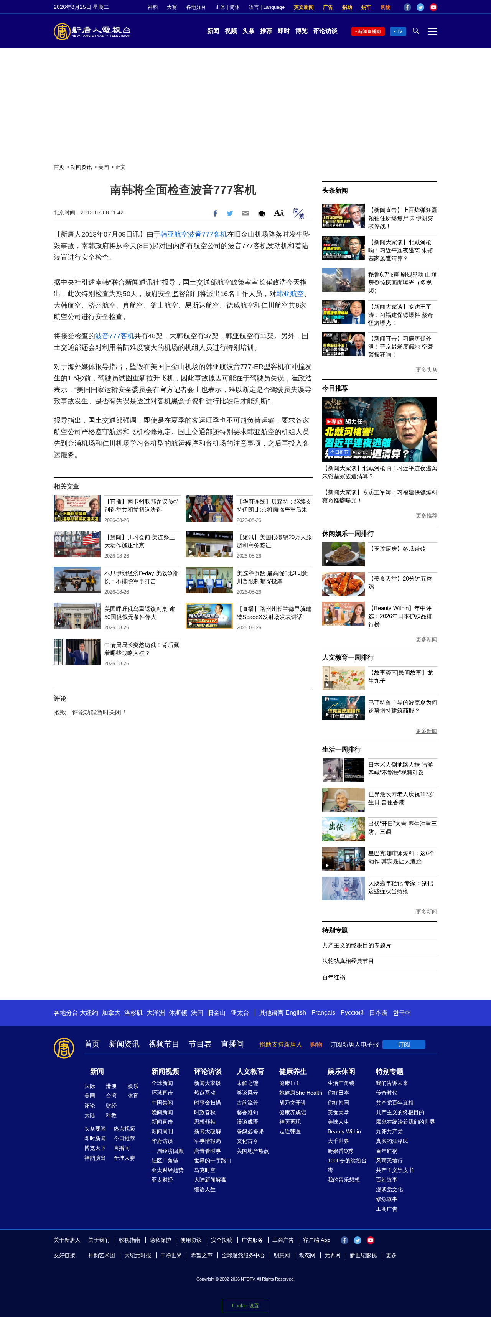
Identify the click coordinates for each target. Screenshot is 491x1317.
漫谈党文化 (389, 1189)
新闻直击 (162, 1122)
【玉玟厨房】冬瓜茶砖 (397, 548)
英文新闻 (304, 7)
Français (323, 1012)
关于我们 (99, 1240)
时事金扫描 (207, 1103)
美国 (103, 167)
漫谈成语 (247, 1122)
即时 (284, 31)
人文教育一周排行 (348, 657)
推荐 (266, 31)
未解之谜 (247, 1083)
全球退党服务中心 (243, 1255)
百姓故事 (386, 1180)
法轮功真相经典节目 (348, 961)
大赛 (172, 7)
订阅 (404, 1044)
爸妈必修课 (250, 1131)
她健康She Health (300, 1093)
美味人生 (338, 1122)
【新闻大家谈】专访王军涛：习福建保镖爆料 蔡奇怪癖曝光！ (400, 314)
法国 (197, 1012)
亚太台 (240, 1012)
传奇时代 (386, 1093)
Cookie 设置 (245, 1306)
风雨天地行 (389, 1160)
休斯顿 (178, 1012)
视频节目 (164, 1044)
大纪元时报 (137, 1255)
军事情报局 (207, 1141)
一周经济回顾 (168, 1151)
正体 (220, 7)
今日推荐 (335, 388)
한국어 (402, 1012)
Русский (352, 1012)
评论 (89, 1106)
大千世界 (338, 1141)
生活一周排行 (341, 749)
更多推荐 (426, 515)
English (295, 1012)
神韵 (153, 7)
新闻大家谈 (207, 1083)
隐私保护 (160, 1240)
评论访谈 (325, 31)
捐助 (347, 7)
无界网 (333, 1255)
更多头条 (426, 370)
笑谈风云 (247, 1093)
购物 (385, 7)
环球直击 (162, 1093)
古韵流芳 (247, 1103)
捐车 (366, 7)
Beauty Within (344, 1131)
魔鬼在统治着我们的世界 (405, 1122)
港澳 (111, 1086)
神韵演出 (95, 1158)
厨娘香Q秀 (340, 1151)
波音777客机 (207, 234)
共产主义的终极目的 (400, 1112)
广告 (328, 7)
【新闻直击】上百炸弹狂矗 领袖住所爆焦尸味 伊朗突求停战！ (402, 218)
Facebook (407, 7)
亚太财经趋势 (168, 1170)
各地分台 (196, 7)
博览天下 (95, 1148)
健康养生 (293, 1071)
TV (399, 31)
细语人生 (205, 1189)
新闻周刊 (162, 1131)
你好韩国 (338, 1103)
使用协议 (191, 1240)
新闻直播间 (369, 31)
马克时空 (205, 1170)
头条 (248, 31)
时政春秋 (205, 1112)
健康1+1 (289, 1083)
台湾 (111, 1096)
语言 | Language (267, 7)
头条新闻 (335, 190)
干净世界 (171, 1255)
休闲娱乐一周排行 (348, 533)
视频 (231, 31)
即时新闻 (95, 1138)
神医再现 (290, 1122)
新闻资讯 (81, 167)
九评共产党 (389, 1131)
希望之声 (202, 1255)
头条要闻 (95, 1129)
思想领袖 (205, 1122)
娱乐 (133, 1086)
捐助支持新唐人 (280, 1044)
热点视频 (124, 1129)
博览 (301, 31)
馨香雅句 (247, 1112)
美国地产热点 (253, 1151)
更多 (391, 1255)
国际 (89, 1086)
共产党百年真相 (395, 1103)
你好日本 (338, 1093)
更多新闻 (426, 639)
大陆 (89, 1115)
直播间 (232, 1044)
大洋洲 (156, 1012)
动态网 (307, 1255)
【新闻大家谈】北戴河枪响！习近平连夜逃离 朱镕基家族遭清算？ (400, 250)
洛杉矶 (133, 1012)
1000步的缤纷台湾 (347, 1165)
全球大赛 (124, 1158)
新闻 (213, 31)
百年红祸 (333, 977)
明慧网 (282, 1255)
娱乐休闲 (341, 1071)
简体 (235, 7)
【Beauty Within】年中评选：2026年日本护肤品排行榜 (400, 616)
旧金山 (216, 1012)
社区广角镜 (165, 1160)
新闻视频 (165, 1071)
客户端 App (316, 1240)
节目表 (200, 1044)
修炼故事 (386, 1199)
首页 (59, 167)
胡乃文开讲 (292, 1103)
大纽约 (89, 1012)
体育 (133, 1096)
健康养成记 (292, 1112)
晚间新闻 (162, 1112)
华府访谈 (162, 1141)
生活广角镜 (341, 1083)
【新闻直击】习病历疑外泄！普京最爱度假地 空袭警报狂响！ (400, 346)
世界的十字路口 (213, 1160)
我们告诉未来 (392, 1083)
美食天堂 (338, 1112)
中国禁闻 (162, 1103)
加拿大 (111, 1012)
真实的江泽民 (392, 1141)
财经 (111, 1106)
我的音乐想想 (344, 1180)
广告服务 (252, 1240)
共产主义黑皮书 (395, 1170)
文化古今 (247, 1141)
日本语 (378, 1012)
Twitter (420, 7)
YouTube (433, 7)
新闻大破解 (207, 1131)
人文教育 (250, 1071)
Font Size (279, 212)
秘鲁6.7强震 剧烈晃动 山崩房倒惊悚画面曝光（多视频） (402, 282)
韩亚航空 (174, 234)
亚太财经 (162, 1180)
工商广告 (386, 1209)
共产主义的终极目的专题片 (356, 945)
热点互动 (205, 1093)
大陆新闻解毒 (210, 1180)
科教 (111, 1115)
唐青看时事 (207, 1151)
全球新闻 (162, 1083)
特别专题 (335, 930)
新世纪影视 (363, 1255)
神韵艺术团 (101, 1255)
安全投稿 (221, 1240)
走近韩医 (290, 1131)
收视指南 (129, 1240)
